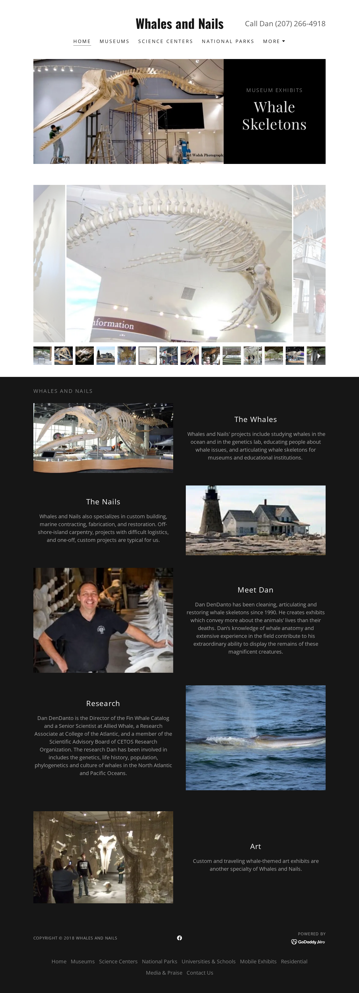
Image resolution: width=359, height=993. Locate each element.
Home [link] (82, 41)
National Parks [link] (228, 41)
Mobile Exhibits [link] (258, 961)
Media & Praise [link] (164, 972)
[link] (179, 26)
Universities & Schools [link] (209, 961)
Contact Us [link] (200, 972)
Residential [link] (294, 961)
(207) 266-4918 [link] (300, 23)
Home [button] (59, 961)
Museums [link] (115, 41)
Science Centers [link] (165, 41)
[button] (274, 41)
